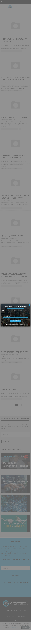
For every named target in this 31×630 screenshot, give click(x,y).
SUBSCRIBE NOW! (15, 320)
